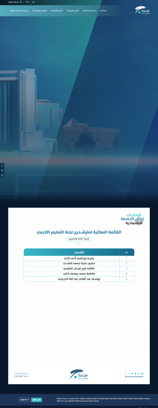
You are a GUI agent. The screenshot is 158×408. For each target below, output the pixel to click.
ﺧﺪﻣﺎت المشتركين (89, 11)
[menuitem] (27, 2)
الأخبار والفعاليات (57, 11)
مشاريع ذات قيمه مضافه (19, 11)
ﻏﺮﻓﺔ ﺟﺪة (103, 11)
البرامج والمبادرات (73, 11)
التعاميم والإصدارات (40, 11)
